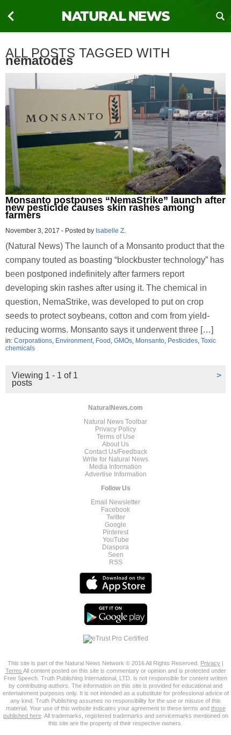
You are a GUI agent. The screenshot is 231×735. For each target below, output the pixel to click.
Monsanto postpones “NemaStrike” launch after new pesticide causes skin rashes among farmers (115, 207)
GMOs (123, 340)
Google (115, 524)
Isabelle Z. (111, 230)
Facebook (115, 509)
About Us (115, 444)
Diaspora (115, 547)
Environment (73, 340)
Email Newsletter (115, 502)
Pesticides (183, 340)
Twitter (115, 517)
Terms (14, 670)
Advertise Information (116, 474)
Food (103, 340)
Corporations (33, 340)
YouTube (116, 539)
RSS (115, 562)
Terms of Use (116, 436)
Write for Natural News (115, 459)
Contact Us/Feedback (115, 451)
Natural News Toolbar (115, 421)
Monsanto (149, 340)
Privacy (210, 663)
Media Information (115, 467)
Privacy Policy (115, 429)
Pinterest (115, 532)
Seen (116, 554)
